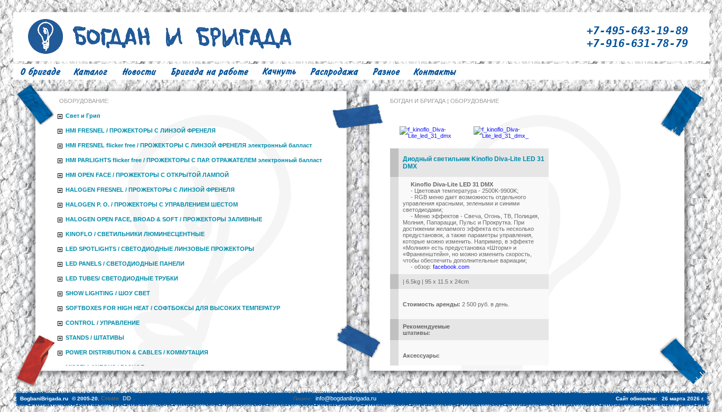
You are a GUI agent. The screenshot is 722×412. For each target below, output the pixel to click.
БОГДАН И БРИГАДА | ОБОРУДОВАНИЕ (444, 101)
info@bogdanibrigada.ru (346, 398)
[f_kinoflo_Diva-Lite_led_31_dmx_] (506, 136)
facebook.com (451, 267)
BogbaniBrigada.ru (44, 398)
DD (127, 398)
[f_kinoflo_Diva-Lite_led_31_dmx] (432, 136)
